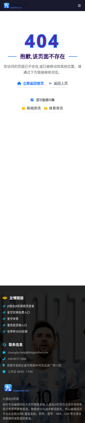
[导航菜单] (79, 5)
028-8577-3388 (16, 359)
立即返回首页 (33, 83)
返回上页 (61, 83)
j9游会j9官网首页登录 (20, 306)
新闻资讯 (33, 108)
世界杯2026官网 (17, 331)
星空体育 (13, 319)
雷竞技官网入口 (17, 325)
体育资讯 (55, 108)
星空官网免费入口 (18, 312)
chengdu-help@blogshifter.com (27, 352)
